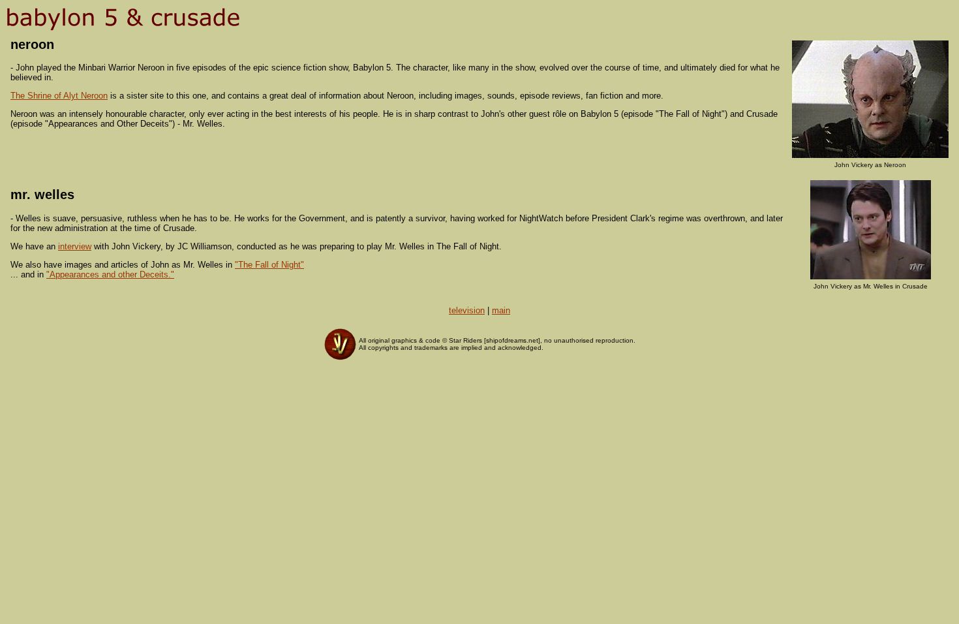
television (467, 310)
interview (74, 246)
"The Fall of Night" (269, 265)
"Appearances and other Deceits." (110, 274)
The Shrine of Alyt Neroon (59, 96)
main (501, 310)
